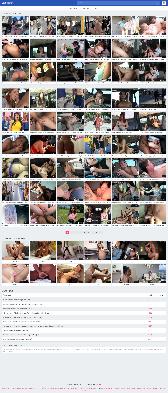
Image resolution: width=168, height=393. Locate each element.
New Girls (86, 8)
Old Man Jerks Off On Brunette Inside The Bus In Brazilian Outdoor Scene (26, 313)
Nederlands (14, 388)
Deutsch (138, 388)
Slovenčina (28, 388)
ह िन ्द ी (84, 390)
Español (123, 388)
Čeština (72, 388)
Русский (117, 388)
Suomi (57, 388)
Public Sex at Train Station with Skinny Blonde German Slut (21, 322)
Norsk (38, 388)
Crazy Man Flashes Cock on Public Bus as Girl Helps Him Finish (22, 304)
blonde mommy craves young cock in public (16, 300)
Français (154, 388)
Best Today (73, 8)
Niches (97, 8)
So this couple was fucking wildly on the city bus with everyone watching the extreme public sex (33, 326)
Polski (97, 388)
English (149, 388)
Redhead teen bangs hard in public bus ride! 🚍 (17, 308)
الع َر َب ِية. (82, 388)
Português (88, 388)
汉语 (164, 388)
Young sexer (7, 3)
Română (160, 388)
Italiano (113, 388)
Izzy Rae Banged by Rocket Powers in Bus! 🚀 (17, 339)
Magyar (77, 388)
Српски (34, 388)
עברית (93, 388)
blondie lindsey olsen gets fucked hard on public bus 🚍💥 (21, 335)
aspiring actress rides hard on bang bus (15, 330)
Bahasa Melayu (6, 388)
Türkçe (133, 388)
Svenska (128, 388)
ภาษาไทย (43, 388)
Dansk (61, 388)
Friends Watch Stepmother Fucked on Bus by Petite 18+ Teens (23, 317)
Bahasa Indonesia (105, 388)
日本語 (52, 388)
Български (144, 388)
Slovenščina (21, 388)
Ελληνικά (66, 388)
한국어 (48, 388)
